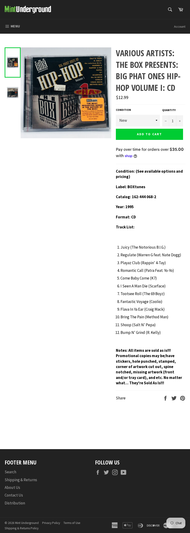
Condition (123, 110)
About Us (12, 487)
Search (10, 471)
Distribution (15, 503)
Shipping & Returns (21, 479)
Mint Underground (27, 523)
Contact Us (14, 495)
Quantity (169, 110)
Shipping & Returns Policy (21, 528)
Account (179, 26)
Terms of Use (71, 523)
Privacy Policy (51, 523)
